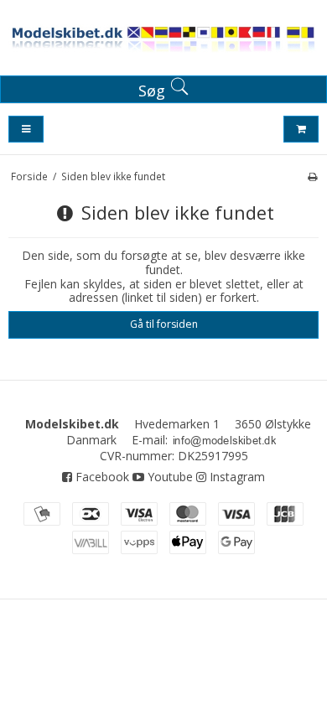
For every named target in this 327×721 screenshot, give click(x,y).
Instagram (235, 477)
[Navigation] (26, 129)
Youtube (168, 477)
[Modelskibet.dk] (163, 41)
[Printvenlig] (312, 176)
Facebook (100, 477)
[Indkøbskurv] (301, 129)
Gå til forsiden (164, 324)
